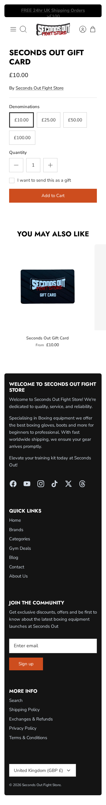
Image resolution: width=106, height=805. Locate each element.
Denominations (24, 107)
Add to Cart (53, 196)
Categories (19, 539)
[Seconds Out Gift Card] (47, 287)
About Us (18, 576)
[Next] (93, 10)
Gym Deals (20, 548)
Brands (16, 530)
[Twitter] (68, 483)
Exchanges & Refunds (31, 719)
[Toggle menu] (13, 29)
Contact (16, 567)
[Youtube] (27, 483)
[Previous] (12, 10)
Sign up (26, 664)
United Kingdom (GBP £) (38, 770)
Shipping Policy (24, 710)
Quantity (18, 152)
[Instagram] (41, 483)
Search (16, 700)
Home (15, 520)
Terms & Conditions (28, 738)
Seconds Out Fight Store (40, 88)
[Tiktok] (55, 483)
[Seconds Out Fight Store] (53, 29)
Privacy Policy (23, 728)
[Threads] (82, 483)
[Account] (79, 29)
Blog (13, 557)
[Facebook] (13, 483)
